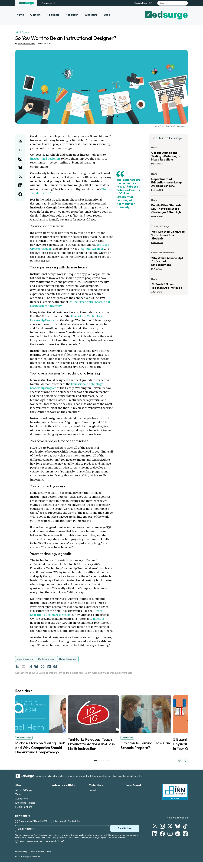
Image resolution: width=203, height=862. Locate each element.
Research (72, 14)
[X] (42, 666)
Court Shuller (157, 242)
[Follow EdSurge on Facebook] (162, 833)
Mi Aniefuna (156, 269)
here (81, 672)
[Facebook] (55, 666)
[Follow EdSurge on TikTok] (185, 826)
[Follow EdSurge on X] (170, 826)
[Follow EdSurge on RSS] (154, 826)
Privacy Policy (58, 838)
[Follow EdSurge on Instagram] (162, 826)
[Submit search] (184, 3)
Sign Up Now (125, 828)
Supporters (21, 798)
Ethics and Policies (25, 802)
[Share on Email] (20, 150)
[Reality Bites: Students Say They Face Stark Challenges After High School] (168, 209)
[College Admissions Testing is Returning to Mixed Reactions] (168, 156)
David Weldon (157, 164)
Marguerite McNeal (26, 43)
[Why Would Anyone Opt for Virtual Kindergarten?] (168, 262)
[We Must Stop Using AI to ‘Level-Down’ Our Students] (168, 235)
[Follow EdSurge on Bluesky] (177, 826)
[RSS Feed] (17, 666)
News (20, 14)
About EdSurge (23, 790)
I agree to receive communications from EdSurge (41, 841)
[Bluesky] (36, 666)
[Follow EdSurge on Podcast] (185, 833)
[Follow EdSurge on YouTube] (170, 833)
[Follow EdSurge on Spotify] (177, 833)
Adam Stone (156, 292)
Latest (92, 790)
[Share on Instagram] (20, 159)
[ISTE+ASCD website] (48, 3)
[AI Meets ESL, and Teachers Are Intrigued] (168, 284)
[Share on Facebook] (20, 194)
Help (49, 851)
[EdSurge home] (26, 3)
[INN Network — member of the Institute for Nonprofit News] (175, 792)
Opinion (35, 14)
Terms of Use (42, 838)
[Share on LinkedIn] (20, 185)
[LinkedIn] (49, 666)
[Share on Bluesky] (20, 168)
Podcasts (53, 14)
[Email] (23, 666)
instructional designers (45, 158)
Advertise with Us (64, 785)
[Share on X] (20, 176)
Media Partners (23, 806)
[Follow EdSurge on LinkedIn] (154, 833)
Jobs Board (133, 785)
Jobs (107, 14)
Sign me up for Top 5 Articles (67, 821)
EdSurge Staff (157, 190)
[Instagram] (30, 666)
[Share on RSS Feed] (20, 141)
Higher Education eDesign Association (66, 613)
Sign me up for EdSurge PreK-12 (33, 821)
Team (18, 794)
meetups (98, 618)
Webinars (91, 14)
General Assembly (92, 248)
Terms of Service (37, 851)
